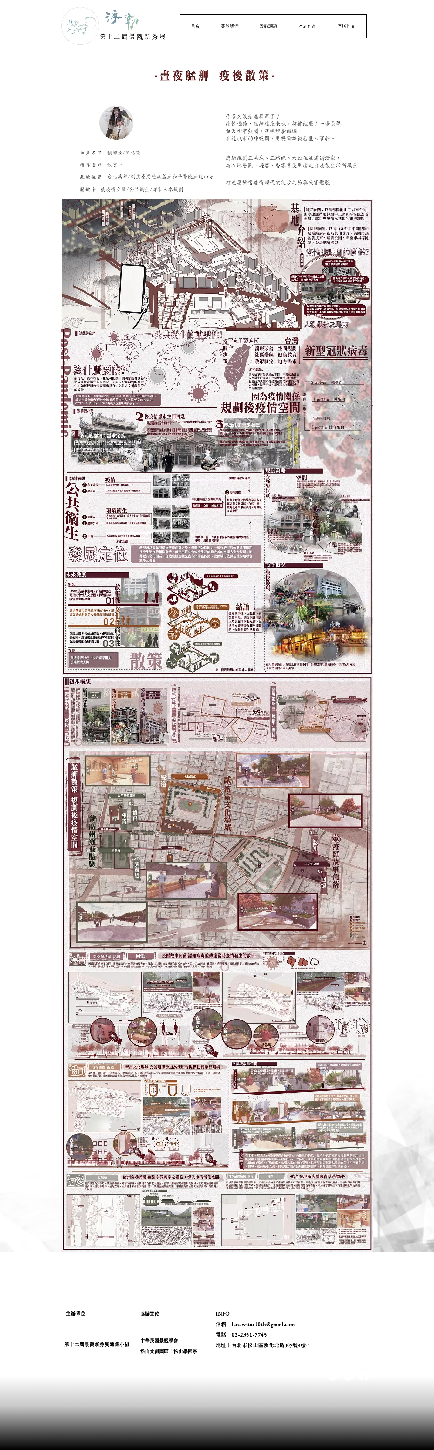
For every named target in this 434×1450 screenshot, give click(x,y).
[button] (229, 26)
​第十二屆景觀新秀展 (133, 36)
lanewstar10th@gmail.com (263, 1324)
